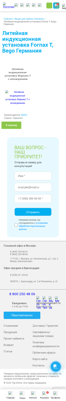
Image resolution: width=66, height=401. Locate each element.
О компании (11, 325)
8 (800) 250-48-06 (19, 254)
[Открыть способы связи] (56, 366)
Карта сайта (40, 359)
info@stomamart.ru (48, 303)
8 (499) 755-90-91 (19, 251)
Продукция (10, 332)
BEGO (24, 115)
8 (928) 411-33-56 (19, 275)
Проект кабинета (14, 338)
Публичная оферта (44, 352)
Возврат (9, 345)
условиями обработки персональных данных (33, 226)
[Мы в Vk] (52, 298)
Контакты (38, 365)
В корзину (11, 125)
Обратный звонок (22, 315)
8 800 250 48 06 (22, 294)
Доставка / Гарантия (45, 325)
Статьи (8, 351)
